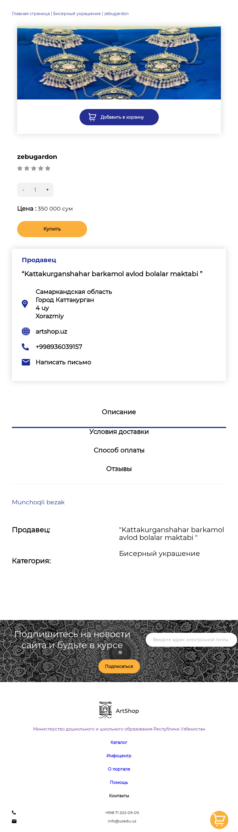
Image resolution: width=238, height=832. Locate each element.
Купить (52, 229)
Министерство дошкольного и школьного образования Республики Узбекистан (119, 729)
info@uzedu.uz (122, 821)
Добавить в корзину (122, 117)
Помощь (119, 782)
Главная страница (31, 13)
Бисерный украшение (77, 13)
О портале (119, 769)
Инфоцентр (119, 755)
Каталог (119, 742)
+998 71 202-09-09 (122, 813)
